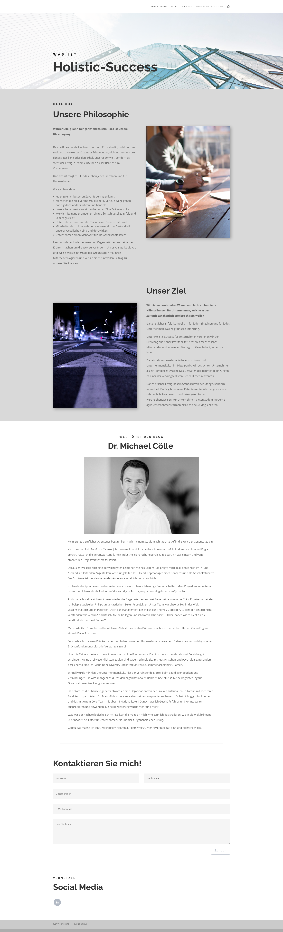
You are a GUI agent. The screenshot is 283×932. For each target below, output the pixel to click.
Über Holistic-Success (209, 6)
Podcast (187, 6)
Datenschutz (61, 924)
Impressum (80, 924)
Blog (174, 6)
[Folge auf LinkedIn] (57, 902)
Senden (220, 851)
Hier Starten (159, 6)
